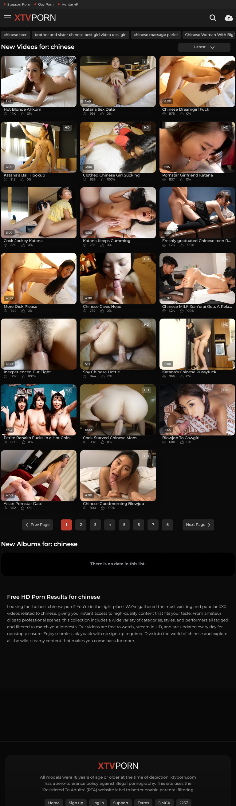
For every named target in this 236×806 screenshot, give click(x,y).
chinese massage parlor (156, 35)
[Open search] (212, 17)
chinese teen (16, 35)
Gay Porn (45, 4)
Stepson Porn (18, 4)
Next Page (195, 524)
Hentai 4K (69, 4)
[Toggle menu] (7, 18)
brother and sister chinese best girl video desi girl (81, 35)
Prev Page (40, 524)
